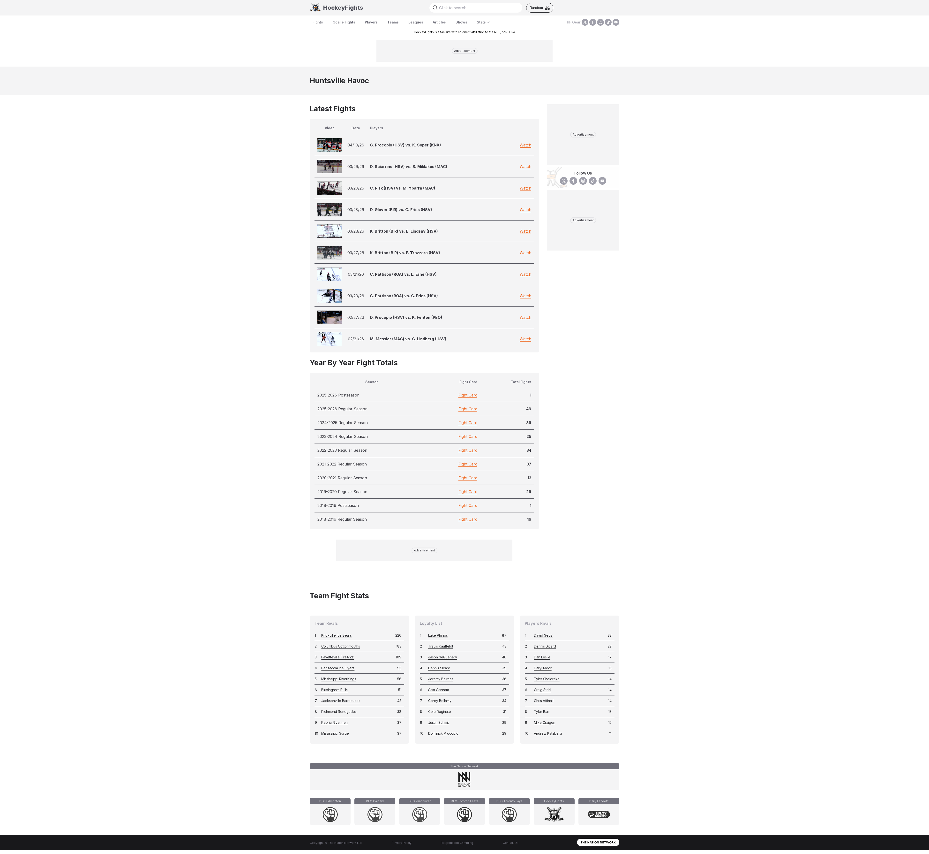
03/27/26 (355, 252)
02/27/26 (355, 317)
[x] (585, 22)
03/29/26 (355, 166)
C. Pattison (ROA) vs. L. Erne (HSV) (403, 274)
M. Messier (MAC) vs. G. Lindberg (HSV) (408, 338)
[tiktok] (608, 22)
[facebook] (592, 22)
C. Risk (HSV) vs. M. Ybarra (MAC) (402, 188)
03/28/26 (355, 209)
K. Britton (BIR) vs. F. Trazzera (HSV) (405, 252)
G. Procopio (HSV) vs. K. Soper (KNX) (405, 145)
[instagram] (600, 22)
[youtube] (616, 22)
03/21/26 (356, 274)
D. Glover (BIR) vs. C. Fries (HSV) (401, 209)
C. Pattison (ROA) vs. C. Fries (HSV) (404, 295)
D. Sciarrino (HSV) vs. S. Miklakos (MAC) (408, 166)
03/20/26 (355, 295)
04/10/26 (355, 145)
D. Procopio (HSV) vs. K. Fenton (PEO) (406, 317)
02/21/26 (356, 338)
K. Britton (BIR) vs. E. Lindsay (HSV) (404, 231)
